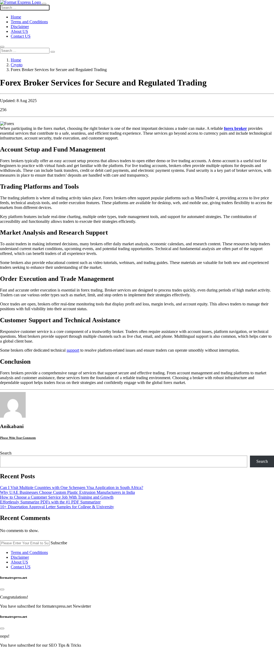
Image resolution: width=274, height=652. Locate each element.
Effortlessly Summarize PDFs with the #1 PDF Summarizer (50, 502)
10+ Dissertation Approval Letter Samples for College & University (57, 506)
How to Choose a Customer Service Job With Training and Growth (56, 497)
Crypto (16, 65)
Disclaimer (20, 26)
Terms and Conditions (29, 22)
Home (16, 60)
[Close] (2, 589)
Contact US (21, 36)
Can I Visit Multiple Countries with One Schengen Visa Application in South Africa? (71, 487)
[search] (53, 52)
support (73, 350)
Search (6, 453)
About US (19, 31)
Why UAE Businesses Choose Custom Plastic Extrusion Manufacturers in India (67, 492)
